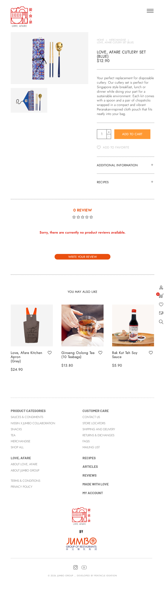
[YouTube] (84, 569)
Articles (90, 466)
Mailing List (91, 447)
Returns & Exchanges (98, 435)
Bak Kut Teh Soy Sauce (125, 354)
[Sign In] (161, 288)
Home (100, 40)
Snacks (16, 429)
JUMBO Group (65, 575)
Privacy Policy (21, 487)
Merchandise (117, 40)
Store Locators (93, 423)
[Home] (81, 528)
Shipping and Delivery (98, 429)
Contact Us (91, 417)
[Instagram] (75, 569)
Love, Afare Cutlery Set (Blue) (115, 42)
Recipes (89, 458)
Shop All (17, 447)
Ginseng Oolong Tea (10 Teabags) (78, 354)
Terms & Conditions (25, 481)
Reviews (89, 475)
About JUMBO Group (25, 470)
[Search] (161, 323)
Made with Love (95, 484)
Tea (13, 435)
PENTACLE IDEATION (105, 575)
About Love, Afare (24, 464)
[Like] (161, 305)
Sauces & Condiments (27, 417)
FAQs (86, 441)
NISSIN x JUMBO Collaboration (33, 423)
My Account (92, 493)
